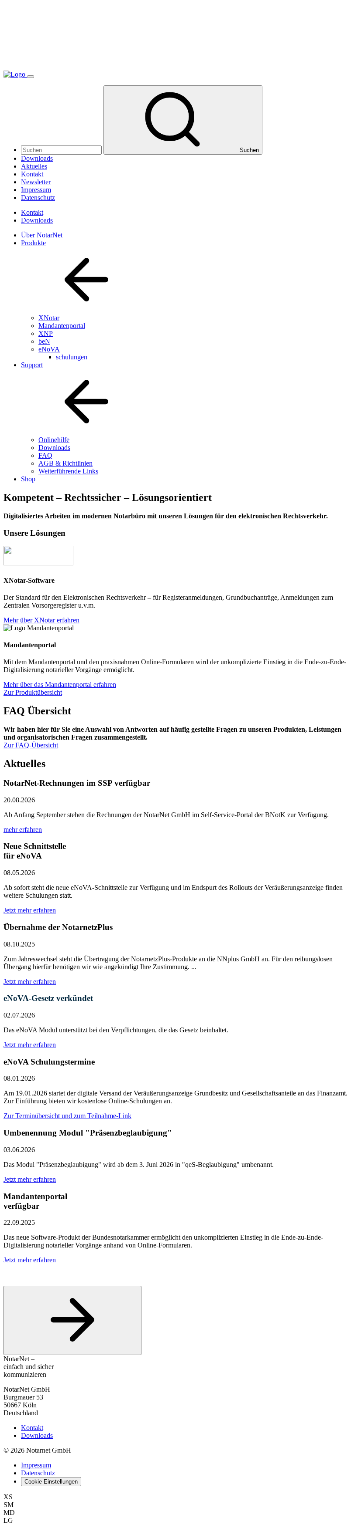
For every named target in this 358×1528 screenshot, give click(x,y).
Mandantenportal (61, 325)
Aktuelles (34, 166)
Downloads (37, 158)
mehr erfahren (22, 829)
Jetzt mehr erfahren (29, 910)
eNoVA (49, 349)
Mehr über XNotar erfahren (41, 620)
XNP (45, 333)
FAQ (45, 455)
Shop (28, 479)
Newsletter (36, 182)
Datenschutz (38, 197)
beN (44, 341)
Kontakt (32, 174)
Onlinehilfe (53, 439)
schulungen (71, 357)
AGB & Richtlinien (65, 463)
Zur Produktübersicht (32, 692)
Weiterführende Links (68, 471)
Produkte (33, 243)
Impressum (36, 189)
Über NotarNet (41, 235)
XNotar (48, 317)
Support (32, 364)
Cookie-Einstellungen (51, 1481)
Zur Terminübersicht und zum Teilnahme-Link (67, 1115)
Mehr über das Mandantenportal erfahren (59, 684)
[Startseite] (15, 74)
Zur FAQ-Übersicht (30, 745)
